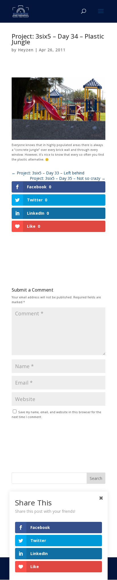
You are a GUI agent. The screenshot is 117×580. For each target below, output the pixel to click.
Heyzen (26, 49)
